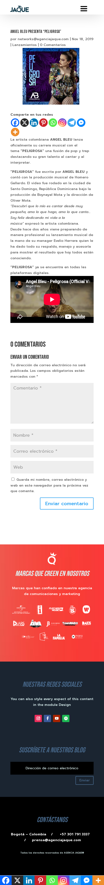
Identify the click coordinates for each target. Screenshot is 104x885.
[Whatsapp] (53, 122)
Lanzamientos (24, 44)
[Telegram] (71, 122)
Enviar (84, 780)
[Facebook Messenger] (81, 122)
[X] (24, 122)
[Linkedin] (34, 122)
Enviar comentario (66, 503)
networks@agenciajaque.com (43, 39)
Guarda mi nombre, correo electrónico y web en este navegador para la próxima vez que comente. (49, 485)
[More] (15, 132)
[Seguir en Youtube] (56, 718)
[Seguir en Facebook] (47, 718)
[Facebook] (15, 122)
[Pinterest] (43, 122)
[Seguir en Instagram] (38, 718)
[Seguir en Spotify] (65, 718)
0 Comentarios (53, 44)
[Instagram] (62, 122)
